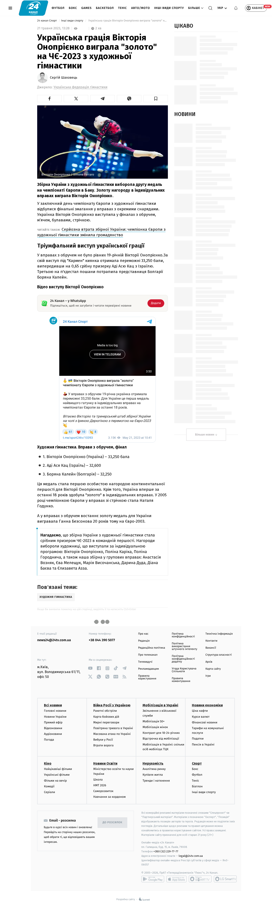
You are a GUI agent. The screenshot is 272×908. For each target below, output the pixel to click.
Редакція (144, 640)
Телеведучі (145, 661)
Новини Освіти (105, 763)
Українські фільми (56, 774)
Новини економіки (207, 705)
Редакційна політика (151, 647)
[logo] (33, 8)
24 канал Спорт (47, 20)
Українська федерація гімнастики (81, 87)
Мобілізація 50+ (153, 721)
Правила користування (147, 677)
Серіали (49, 792)
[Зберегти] (156, 98)
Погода (49, 739)
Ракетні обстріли (105, 711)
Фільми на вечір (55, 780)
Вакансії (210, 647)
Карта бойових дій (106, 716)
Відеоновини (53, 728)
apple (176, 879)
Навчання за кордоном (109, 797)
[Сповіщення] (236, 8)
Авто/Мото (140, 8)
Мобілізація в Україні (160, 705)
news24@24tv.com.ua (54, 640)
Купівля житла (153, 774)
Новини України (55, 716)
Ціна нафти (200, 711)
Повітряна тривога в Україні (113, 728)
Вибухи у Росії (103, 739)
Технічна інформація (219, 633)
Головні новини (55, 711)
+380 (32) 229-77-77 (165, 851)
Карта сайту (213, 669)
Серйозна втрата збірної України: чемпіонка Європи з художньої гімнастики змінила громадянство (101, 232)
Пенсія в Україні (203, 744)
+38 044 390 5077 (102, 640)
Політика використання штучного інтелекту (184, 646)
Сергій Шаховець (63, 77)
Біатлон (197, 786)
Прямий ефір (53, 722)
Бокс (73, 8)
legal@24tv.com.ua (191, 855)
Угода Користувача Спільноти (184, 670)
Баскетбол (105, 8)
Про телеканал (147, 654)
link (90, 668)
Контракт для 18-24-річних (161, 733)
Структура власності (218, 654)
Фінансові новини (204, 722)
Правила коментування (181, 680)
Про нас (143, 633)
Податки (198, 738)
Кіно (47, 763)
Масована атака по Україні (112, 734)
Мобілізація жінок (155, 727)
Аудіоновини (53, 734)
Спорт (197, 763)
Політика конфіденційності (183, 635)
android (152, 879)
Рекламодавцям (148, 669)
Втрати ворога (103, 745)
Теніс (122, 8)
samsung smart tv (225, 879)
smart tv (200, 879)
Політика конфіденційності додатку (183, 659)
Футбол (58, 8)
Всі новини (53, 705)
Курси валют (201, 716)
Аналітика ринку (154, 769)
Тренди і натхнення (156, 780)
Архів (208, 661)
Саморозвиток (103, 791)
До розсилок (112, 822)
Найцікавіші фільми (58, 769)
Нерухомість (153, 763)
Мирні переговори (106, 722)
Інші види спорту (169, 8)
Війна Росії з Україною (111, 705)
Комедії (49, 786)
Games (86, 8)
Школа (98, 779)
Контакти (211, 640)
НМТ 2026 (99, 785)
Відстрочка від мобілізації (161, 738)
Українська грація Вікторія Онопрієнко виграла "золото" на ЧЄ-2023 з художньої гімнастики (128, 20)
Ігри (208, 676)
